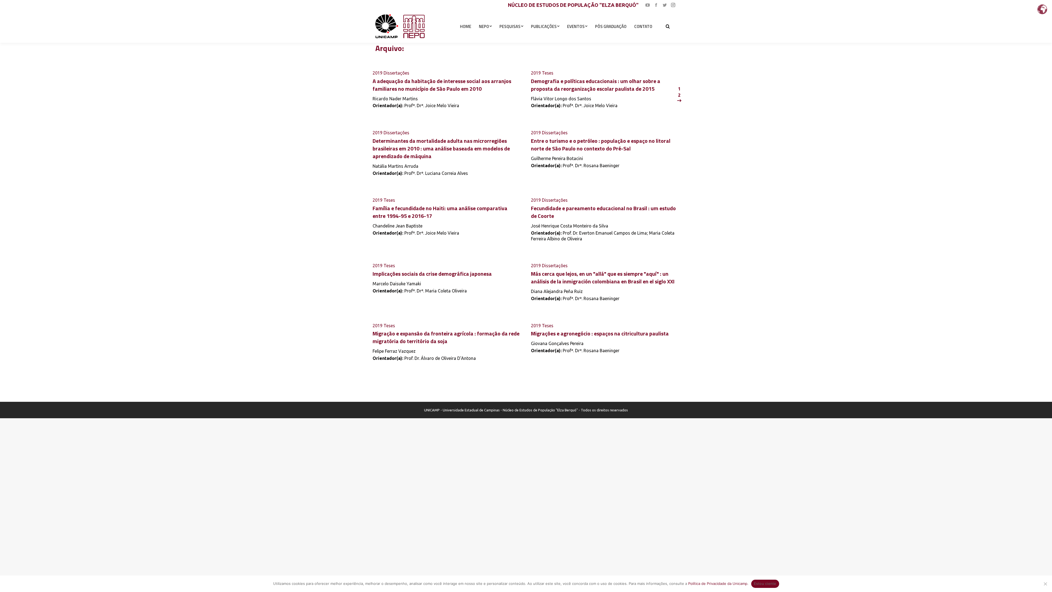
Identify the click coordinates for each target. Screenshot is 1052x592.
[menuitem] (465, 26)
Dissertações (396, 72)
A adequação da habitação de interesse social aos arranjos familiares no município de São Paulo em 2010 (442, 85)
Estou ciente (765, 583)
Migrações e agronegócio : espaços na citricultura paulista (600, 333)
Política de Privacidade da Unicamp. (718, 583)
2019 (377, 72)
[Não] (1045, 584)
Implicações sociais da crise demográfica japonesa (432, 273)
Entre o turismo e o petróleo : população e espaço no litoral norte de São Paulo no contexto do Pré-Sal (600, 144)
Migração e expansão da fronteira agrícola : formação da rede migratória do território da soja (446, 337)
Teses (547, 72)
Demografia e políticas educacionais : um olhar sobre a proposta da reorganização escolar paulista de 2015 (595, 85)
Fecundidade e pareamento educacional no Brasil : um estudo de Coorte (603, 212)
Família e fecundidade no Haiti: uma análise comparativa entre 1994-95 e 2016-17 (440, 212)
